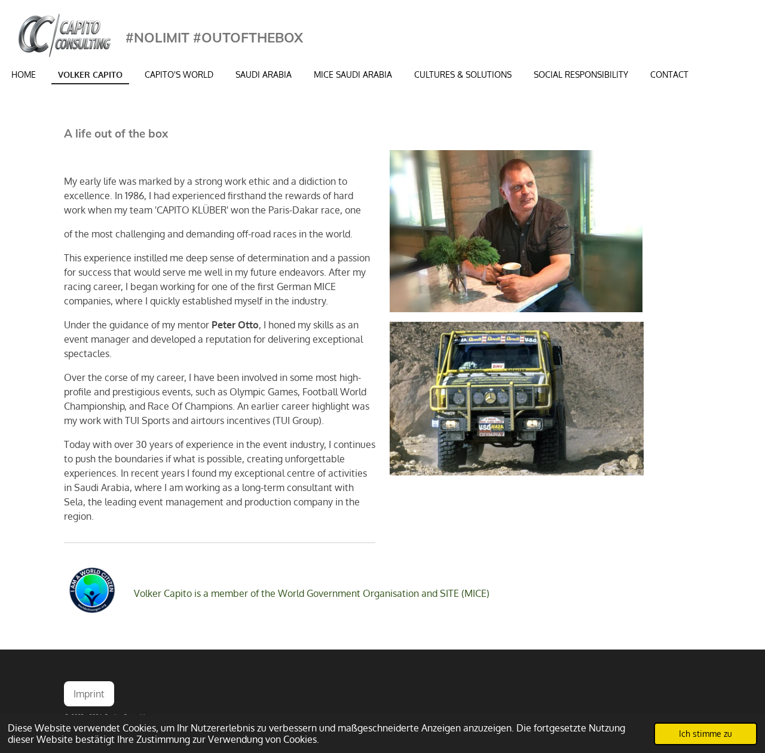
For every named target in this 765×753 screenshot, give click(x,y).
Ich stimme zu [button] (705, 733)
